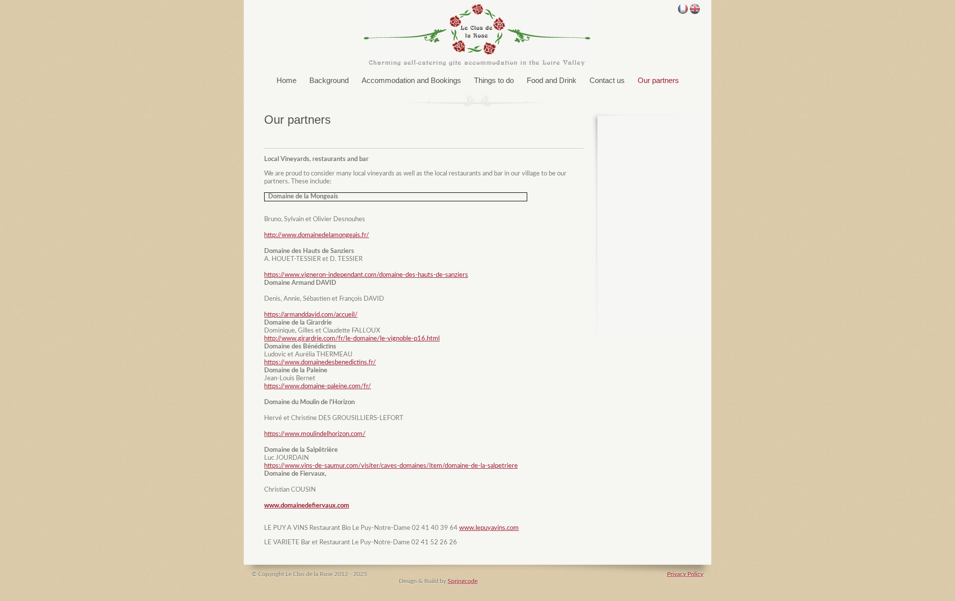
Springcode (463, 581)
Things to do (494, 80)
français (683, 9)
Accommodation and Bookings (411, 80)
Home (286, 80)
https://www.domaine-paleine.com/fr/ (317, 386)
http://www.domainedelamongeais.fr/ (316, 235)
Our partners (658, 80)
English (695, 9)
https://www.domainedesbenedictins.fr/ (320, 362)
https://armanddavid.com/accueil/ (311, 315)
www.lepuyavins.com (489, 528)
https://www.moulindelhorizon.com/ (315, 434)
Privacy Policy (685, 574)
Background (329, 80)
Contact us (607, 80)
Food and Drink (551, 80)
